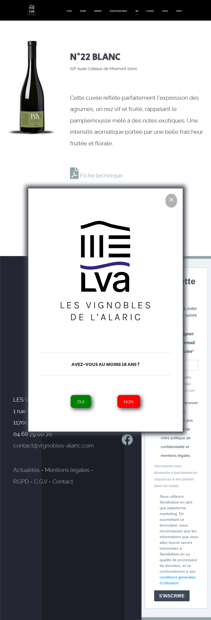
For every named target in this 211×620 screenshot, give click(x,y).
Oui (81, 401)
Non (129, 401)
